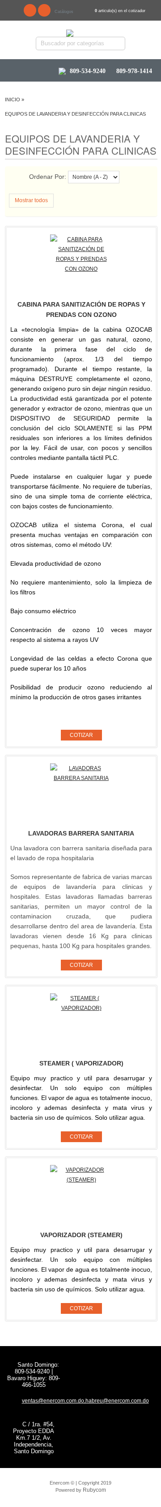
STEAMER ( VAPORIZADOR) (81, 1063)
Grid (23, 178)
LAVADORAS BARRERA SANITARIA (81, 833)
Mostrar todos (31, 200)
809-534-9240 (88, 71)
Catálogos (64, 11)
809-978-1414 (133, 71)
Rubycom (94, 1490)
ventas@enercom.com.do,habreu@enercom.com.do (85, 1401)
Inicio (12, 99)
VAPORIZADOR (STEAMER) (81, 1235)
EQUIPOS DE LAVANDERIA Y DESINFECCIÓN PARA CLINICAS (75, 114)
